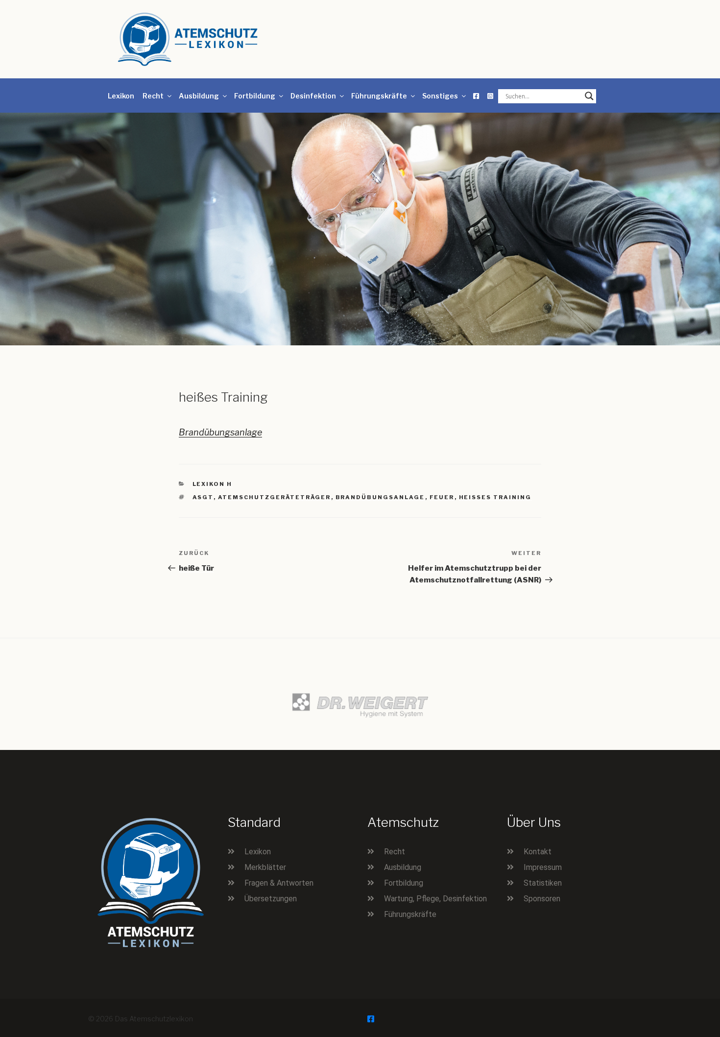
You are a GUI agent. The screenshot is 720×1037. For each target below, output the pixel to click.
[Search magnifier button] (589, 96)
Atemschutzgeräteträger (274, 497)
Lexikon (121, 96)
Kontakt (538, 851)
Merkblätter (265, 867)
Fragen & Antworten (278, 883)
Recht (153, 96)
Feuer (442, 497)
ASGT (203, 497)
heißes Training (495, 497)
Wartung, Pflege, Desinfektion (435, 898)
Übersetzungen (270, 898)
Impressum (543, 867)
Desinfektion (313, 96)
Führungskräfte (379, 96)
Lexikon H (212, 484)
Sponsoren (542, 898)
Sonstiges (440, 96)
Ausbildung (199, 96)
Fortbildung (254, 96)
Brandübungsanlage (220, 432)
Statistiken (543, 883)
